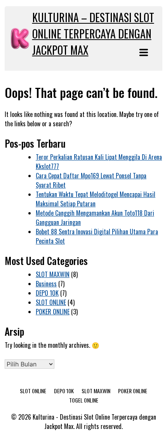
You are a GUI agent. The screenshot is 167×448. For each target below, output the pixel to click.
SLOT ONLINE (51, 302)
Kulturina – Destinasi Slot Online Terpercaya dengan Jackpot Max (93, 33)
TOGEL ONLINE (83, 400)
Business (46, 283)
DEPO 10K (47, 293)
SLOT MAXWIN (53, 274)
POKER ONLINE (53, 311)
